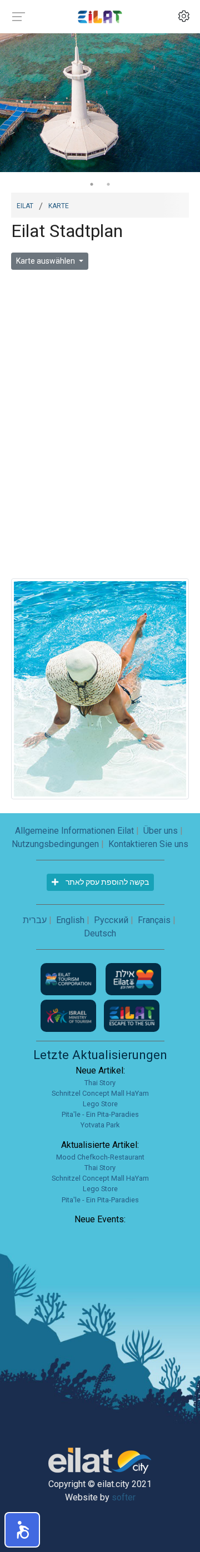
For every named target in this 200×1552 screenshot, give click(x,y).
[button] (22, 1529)
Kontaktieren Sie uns (148, 844)
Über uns (160, 830)
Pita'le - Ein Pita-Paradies (100, 1114)
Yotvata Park (100, 1125)
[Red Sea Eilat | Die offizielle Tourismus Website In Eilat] (100, 16)
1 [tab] (91, 184)
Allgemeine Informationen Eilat (74, 830)
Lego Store (100, 1104)
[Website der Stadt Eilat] (133, 978)
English (70, 920)
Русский (111, 920)
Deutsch (100, 933)
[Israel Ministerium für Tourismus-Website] (69, 1015)
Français (154, 920)
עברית (35, 920)
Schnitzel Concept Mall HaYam (100, 1093)
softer (124, 1497)
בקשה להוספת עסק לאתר (106, 882)
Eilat (25, 204)
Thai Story (100, 1083)
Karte (58, 204)
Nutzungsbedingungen (55, 844)
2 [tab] (108, 184)
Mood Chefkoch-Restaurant (100, 1157)
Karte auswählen (46, 260)
